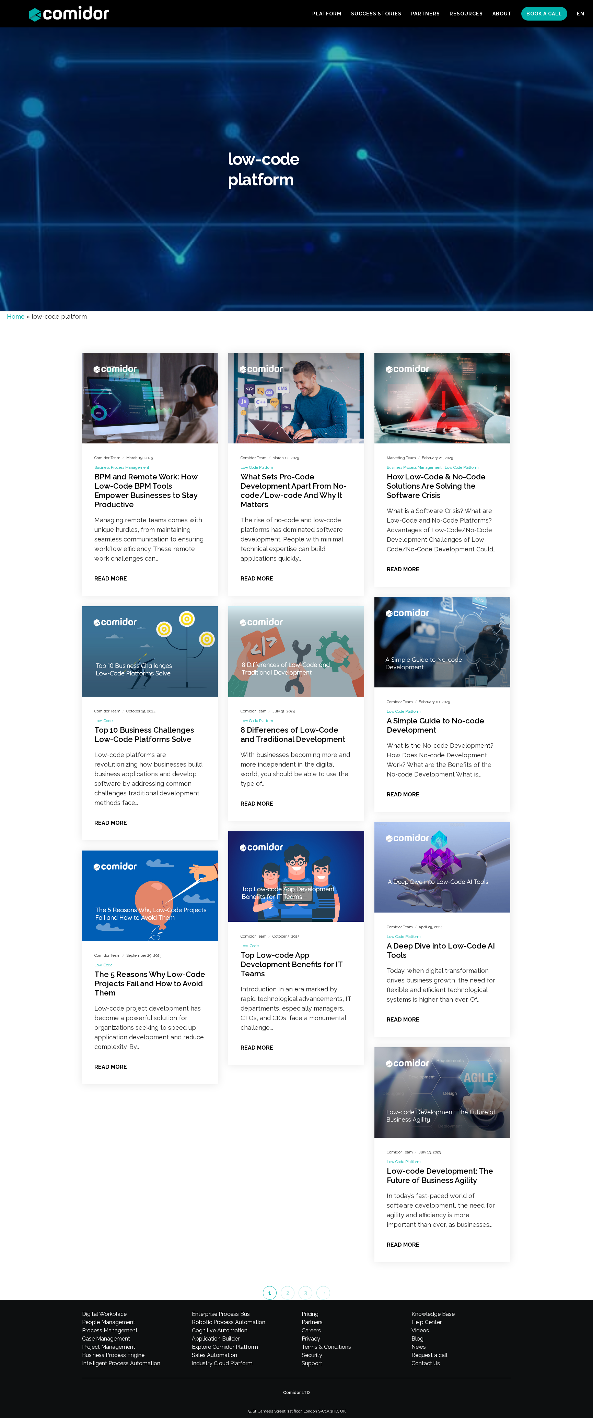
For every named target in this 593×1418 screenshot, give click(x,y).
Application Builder (216, 1338)
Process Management (110, 1330)
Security (312, 1355)
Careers (311, 1330)
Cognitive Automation (219, 1330)
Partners (312, 1322)
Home (16, 316)
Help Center (426, 1322)
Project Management (108, 1347)
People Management (108, 1322)
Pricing (310, 1314)
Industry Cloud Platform (222, 1363)
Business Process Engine (113, 1355)
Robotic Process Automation (228, 1322)
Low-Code (103, 721)
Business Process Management (121, 467)
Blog (417, 1338)
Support (312, 1363)
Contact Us (425, 1363)
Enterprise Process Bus (221, 1314)
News (418, 1347)
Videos (420, 1330)
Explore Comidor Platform (225, 1347)
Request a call (429, 1355)
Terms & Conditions (326, 1347)
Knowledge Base (433, 1314)
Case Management (106, 1338)
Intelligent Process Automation (121, 1363)
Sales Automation (214, 1355)
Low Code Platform (258, 467)
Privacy (311, 1338)
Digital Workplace (104, 1314)
